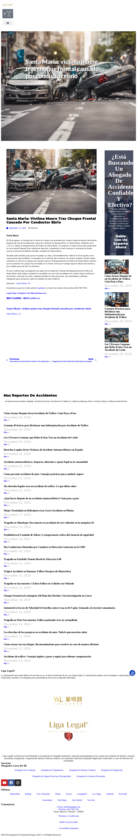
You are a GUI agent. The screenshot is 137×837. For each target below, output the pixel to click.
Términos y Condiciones (68, 816)
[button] (7, 23)
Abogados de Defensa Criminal (82, 770)
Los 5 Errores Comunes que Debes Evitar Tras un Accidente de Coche (118, 347)
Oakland (110, 794)
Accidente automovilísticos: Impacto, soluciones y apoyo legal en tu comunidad (46, 461)
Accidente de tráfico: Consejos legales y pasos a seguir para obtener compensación (47, 656)
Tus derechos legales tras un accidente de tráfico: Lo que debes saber (40, 486)
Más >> (108, 289)
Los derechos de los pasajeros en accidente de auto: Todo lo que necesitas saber (45, 632)
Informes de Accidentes (35, 83)
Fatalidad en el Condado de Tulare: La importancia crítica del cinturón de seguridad (49, 534)
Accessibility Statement (68, 828)
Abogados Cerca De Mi (14, 765)
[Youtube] (4, 782)
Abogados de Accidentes (24, 770)
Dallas (58, 794)
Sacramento (47, 800)
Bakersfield (15, 794)
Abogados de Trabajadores (52, 770)
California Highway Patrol (82, 401)
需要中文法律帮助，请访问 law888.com (23, 298)
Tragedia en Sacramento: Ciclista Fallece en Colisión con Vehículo (39, 583)
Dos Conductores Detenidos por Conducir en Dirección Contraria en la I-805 (44, 546)
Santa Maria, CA (23, 283)
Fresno (69, 794)
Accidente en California (81, 89)
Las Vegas (96, 794)
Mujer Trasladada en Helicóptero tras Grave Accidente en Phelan (39, 510)
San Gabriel (77, 800)
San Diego (62, 800)
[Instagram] (17, 782)
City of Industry (43, 794)
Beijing (28, 794)
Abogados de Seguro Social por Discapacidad (51, 776)
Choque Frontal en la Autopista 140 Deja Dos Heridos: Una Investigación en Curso (48, 595)
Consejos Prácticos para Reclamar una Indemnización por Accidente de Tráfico (117, 313)
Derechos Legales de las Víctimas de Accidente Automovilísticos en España (43, 449)
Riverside (123, 794)
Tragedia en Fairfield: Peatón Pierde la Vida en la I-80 (32, 559)
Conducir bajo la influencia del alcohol (56, 91)
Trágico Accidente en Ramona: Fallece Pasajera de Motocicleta (37, 571)
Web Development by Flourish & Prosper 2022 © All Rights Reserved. (31, 835)
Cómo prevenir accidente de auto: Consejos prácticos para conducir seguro (43, 473)
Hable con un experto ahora (121, 241)
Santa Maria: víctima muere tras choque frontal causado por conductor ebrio (48, 308)
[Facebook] (11, 782)
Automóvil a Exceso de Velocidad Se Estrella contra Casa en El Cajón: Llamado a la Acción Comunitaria (59, 607)
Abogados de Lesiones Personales (90, 776)
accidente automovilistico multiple (40, 89)
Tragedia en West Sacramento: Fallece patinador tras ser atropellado (40, 619)
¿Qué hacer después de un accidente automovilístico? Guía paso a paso (41, 498)
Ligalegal (41, 288)
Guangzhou (82, 794)
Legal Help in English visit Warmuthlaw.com (26, 293)
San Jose (91, 800)
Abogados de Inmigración (112, 770)
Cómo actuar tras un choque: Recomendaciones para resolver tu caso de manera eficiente (51, 644)
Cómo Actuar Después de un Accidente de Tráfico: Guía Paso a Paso (118, 278)
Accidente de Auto (63, 89)
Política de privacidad (68, 822)
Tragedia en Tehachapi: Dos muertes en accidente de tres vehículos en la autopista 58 (49, 522)
